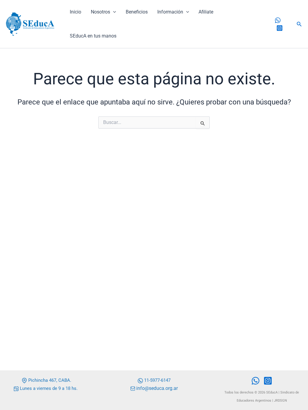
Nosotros (100, 12)
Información (170, 12)
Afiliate (206, 12)
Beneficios (137, 12)
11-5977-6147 (157, 380)
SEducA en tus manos (93, 36)
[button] (113, 12)
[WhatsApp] (278, 20)
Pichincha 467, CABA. (49, 380)
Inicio (75, 12)
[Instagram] (279, 28)
